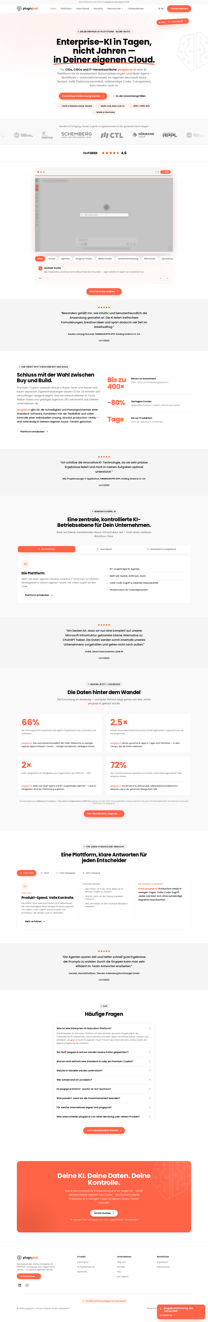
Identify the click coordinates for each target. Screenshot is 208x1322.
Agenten (65, 258)
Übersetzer (150, 258)
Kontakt (121, 1266)
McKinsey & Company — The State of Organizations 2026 (62, 801)
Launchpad (82, 8)
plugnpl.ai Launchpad (114, 2)
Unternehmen (136, 8)
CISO (46, 873)
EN (162, 8)
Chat (40, 258)
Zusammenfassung (128, 258)
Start (53, 8)
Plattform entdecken (32, 431)
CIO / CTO (28, 873)
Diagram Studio (84, 258)
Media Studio (105, 258)
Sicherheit (82, 1271)
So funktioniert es (86, 1266)
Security (98, 8)
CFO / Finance (93, 873)
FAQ (119, 1271)
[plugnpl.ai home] (27, 8)
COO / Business (67, 873)
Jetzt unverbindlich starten (102, 1130)
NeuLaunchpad (172, 22)
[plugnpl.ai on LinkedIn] (19, 1285)
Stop (167, 172)
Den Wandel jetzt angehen (102, 813)
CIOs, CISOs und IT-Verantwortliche (91, 70)
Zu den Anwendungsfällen (131, 96)
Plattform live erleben (102, 291)
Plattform (66, 8)
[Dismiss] (202, 1307)
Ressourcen (114, 8)
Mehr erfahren (33, 921)
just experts (123, 1276)
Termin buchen (179, 8)
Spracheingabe (170, 258)
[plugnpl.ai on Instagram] (27, 1285)
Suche (52, 258)
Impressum (162, 1262)
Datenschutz (163, 1266)
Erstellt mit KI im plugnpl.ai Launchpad (106, 1301)
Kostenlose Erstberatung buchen (81, 96)
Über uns (121, 1262)
